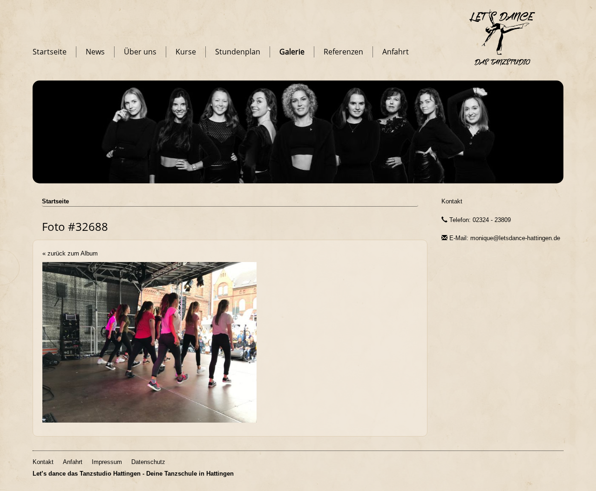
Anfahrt (395, 52)
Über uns (140, 52)
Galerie (292, 52)
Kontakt (451, 201)
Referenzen (343, 52)
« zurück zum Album (70, 253)
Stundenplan (237, 52)
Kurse (186, 52)
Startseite (50, 52)
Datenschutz (148, 461)
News (95, 52)
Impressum (107, 461)
